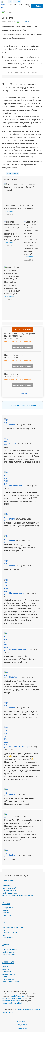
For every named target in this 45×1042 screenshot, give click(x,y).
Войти (38, 6)
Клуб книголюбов (8, 954)
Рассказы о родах (9, 890)
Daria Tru (13, 677)
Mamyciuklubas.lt (22, 1025)
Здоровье (6, 969)
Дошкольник (7, 945)
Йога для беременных (13, 355)
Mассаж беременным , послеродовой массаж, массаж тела (20, 335)
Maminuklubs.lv (22, 1021)
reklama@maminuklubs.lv (11, 1001)
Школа (5, 923)
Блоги (4, 977)
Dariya (12, 424)
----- (10, 816)
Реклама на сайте (31, 1009)
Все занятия (22, 393)
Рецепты (5, 967)
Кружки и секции (8, 935)
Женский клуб (8, 962)
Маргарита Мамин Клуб (19, 747)
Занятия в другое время (22, 347)
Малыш (5, 910)
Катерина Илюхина (17, 649)
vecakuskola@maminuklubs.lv (12, 1003)
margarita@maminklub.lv (18, 996)
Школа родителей (15, 4)
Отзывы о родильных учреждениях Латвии (18, 895)
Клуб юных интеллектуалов (12, 927)
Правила (21, 1009)
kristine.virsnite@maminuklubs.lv (13, 998)
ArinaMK (12, 444)
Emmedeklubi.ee (22, 1028)
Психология (6, 915)
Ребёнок (6, 903)
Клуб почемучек (8, 952)
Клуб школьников (8, 930)
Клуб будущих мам (9, 893)
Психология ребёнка (10, 949)
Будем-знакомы (12, 173)
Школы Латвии (7, 937)
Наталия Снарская (17, 485)
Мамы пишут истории (10, 982)
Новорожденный (8, 908)
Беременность (8, 881)
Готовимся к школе (9, 932)
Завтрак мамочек (8, 974)
